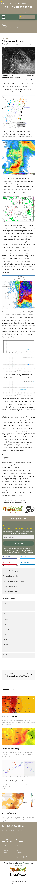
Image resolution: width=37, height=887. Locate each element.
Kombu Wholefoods (24, 863)
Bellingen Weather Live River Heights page (17, 462)
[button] (3, 17)
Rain (4, 634)
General (5, 619)
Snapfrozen (18, 865)
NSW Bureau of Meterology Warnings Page (16, 482)
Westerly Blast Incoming (10, 576)
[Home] (2, 28)
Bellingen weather (19, 6)
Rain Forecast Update (10, 591)
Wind (5, 655)
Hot (4, 624)
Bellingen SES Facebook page (12, 487)
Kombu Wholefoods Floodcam (12, 470)
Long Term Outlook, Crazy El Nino (13, 581)
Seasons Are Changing (10, 571)
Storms (5, 644)
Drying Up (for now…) (10, 586)
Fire (4, 609)
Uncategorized (7, 650)
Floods (5, 614)
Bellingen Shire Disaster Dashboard (14, 493)
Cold (4, 603)
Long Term (6, 629)
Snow (5, 639)
